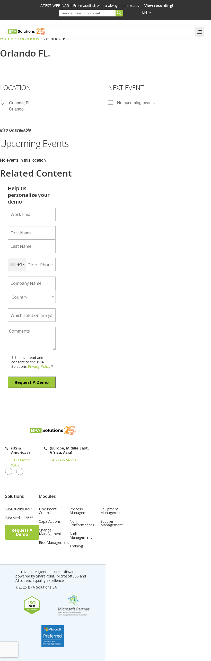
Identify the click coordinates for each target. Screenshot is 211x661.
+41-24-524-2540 (64, 459)
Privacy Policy (38, 366)
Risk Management (54, 543)
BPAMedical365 (19, 518)
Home (6, 38)
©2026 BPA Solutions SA (36, 587)
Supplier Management (111, 523)
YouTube (19, 471)
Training (76, 546)
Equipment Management (111, 511)
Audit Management (80, 536)
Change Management (50, 532)
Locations (28, 38)
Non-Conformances (81, 523)
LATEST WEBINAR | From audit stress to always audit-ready (105, 6)
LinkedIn (8, 471)
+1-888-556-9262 (21, 462)
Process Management (80, 511)
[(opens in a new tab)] (1, 73)
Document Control (48, 511)
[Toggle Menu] (199, 32)
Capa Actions (50, 522)
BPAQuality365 (18, 509)
